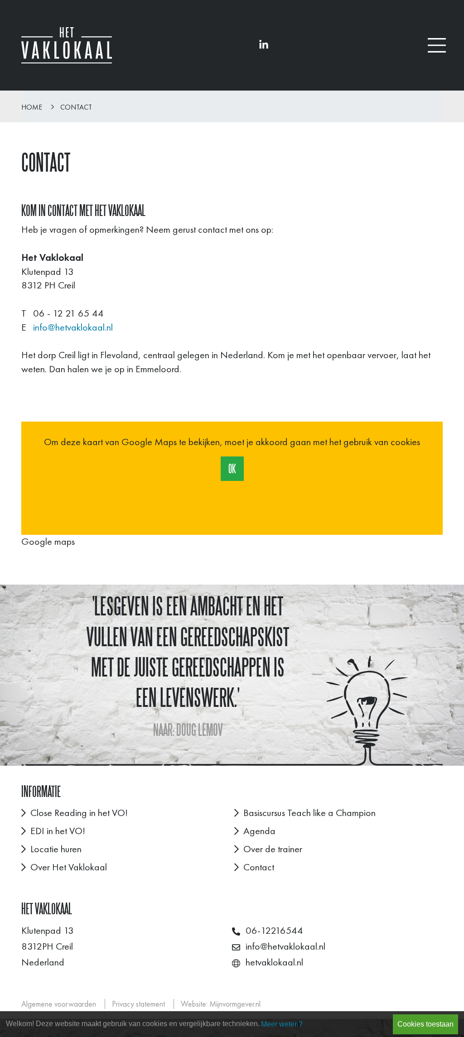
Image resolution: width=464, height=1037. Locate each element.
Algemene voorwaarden (58, 1004)
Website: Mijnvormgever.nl (221, 1004)
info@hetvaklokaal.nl (73, 327)
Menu (437, 45)
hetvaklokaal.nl (274, 962)
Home (31, 107)
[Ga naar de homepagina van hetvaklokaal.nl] (66, 45)
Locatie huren (56, 848)
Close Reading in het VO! (79, 812)
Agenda (259, 830)
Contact (76, 107)
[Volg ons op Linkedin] (264, 45)
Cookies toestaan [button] (425, 1024)
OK (232, 468)
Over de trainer (272, 848)
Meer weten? (282, 1024)
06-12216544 (274, 930)
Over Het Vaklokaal (68, 867)
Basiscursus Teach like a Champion (309, 812)
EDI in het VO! (57, 830)
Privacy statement (138, 1004)
